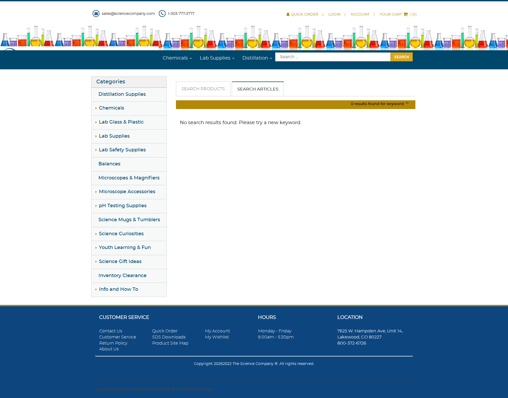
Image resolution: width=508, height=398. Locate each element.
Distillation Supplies (122, 94)
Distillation (255, 58)
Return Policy (113, 343)
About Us (109, 349)
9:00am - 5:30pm (276, 337)
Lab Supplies (215, 58)
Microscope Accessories (127, 191)
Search (401, 56)
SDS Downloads (169, 337)
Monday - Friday (274, 331)
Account (360, 14)
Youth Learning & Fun (125, 247)
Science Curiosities (121, 234)
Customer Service (117, 337)
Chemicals (175, 58)
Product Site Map (170, 343)
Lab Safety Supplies (122, 150)
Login (334, 14)
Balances (109, 164)
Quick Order (304, 14)
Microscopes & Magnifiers (129, 178)
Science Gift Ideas (120, 261)
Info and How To (118, 289)
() (398, 14)
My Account (217, 331)
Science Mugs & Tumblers (129, 220)
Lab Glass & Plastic (121, 122)
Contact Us (110, 331)
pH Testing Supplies (123, 205)
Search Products (203, 89)
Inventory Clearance (122, 275)
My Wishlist (217, 337)
